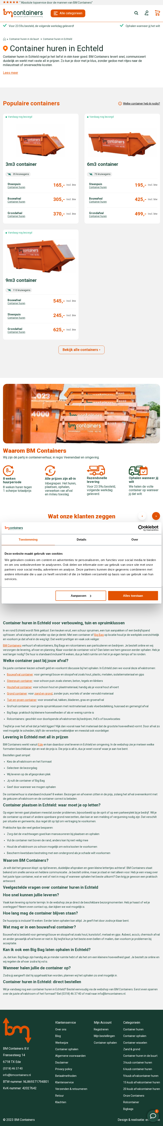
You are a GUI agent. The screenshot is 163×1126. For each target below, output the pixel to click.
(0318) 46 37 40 (13, 1068)
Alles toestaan (133, 595)
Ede (40, 744)
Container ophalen (66, 1049)
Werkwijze (61, 1042)
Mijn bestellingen (104, 1036)
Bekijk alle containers (80, 350)
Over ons (60, 1029)
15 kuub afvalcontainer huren (141, 1082)
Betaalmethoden (66, 1075)
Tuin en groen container (22, 699)
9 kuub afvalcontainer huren (140, 1075)
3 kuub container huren (137, 1062)
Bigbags (128, 1109)
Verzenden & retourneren (71, 1088)
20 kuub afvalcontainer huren (141, 1088)
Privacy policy (63, 1069)
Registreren (101, 1029)
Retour (59, 1095)
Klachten (60, 1102)
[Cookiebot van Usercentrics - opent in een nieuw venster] (141, 528)
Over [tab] (134, 539)
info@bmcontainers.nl (17, 1075)
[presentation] (142, 516)
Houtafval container (19, 687)
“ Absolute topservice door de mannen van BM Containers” (56, 2)
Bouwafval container (20, 674)
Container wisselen (135, 1042)
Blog (58, 1036)
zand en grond (43, 693)
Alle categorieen (71, 13)
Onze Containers (133, 1095)
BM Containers (12, 645)
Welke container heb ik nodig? (141, 103)
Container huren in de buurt (24, 39)
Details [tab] (81, 539)
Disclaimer (61, 1062)
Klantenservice (64, 1082)
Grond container (17, 693)
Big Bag (99, 634)
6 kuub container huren (137, 1069)
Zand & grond (131, 1049)
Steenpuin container (19, 680)
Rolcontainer (131, 1102)
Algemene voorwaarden (70, 1055)
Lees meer (10, 73)
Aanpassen (78, 595)
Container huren (133, 1029)
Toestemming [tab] (28, 539)
